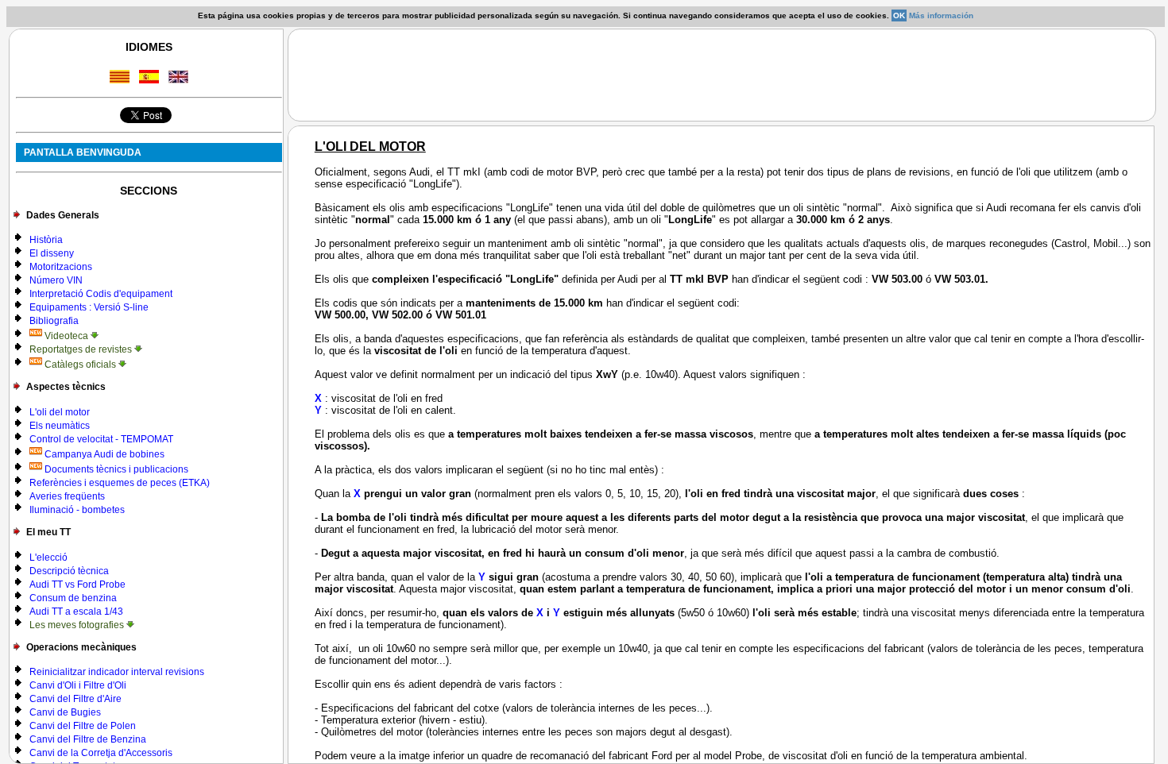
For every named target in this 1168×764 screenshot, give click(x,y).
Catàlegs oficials (80, 364)
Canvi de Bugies (65, 712)
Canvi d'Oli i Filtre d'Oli (77, 685)
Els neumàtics (59, 425)
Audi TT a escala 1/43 (76, 611)
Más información (941, 15)
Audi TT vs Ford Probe (77, 584)
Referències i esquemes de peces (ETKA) (119, 482)
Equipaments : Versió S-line (89, 307)
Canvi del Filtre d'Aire (75, 698)
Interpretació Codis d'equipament (100, 293)
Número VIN (56, 280)
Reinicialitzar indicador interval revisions (116, 671)
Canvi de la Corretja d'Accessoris (100, 752)
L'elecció (48, 557)
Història (46, 239)
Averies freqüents (67, 496)
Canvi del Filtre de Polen (82, 725)
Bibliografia (54, 320)
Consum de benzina (73, 598)
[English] (178, 79)
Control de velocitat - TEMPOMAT (101, 439)
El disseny (51, 253)
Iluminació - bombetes (77, 509)
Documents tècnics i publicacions (115, 469)
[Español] (149, 79)
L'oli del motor (59, 412)
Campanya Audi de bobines (103, 454)
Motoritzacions (60, 266)
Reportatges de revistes (81, 349)
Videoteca (66, 335)
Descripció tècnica (69, 571)
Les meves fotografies (77, 625)
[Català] (120, 79)
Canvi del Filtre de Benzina (87, 739)
